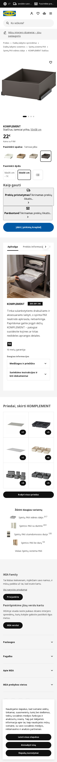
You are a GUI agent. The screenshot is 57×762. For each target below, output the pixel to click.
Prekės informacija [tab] (33, 246)
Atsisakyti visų (28, 745)
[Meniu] (51, 13)
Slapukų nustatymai (28, 753)
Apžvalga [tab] (13, 246)
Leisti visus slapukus (28, 737)
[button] (17, 346)
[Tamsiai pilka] (45, 156)
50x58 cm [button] (36, 129)
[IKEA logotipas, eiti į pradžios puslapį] (9, 13)
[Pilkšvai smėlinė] (33, 156)
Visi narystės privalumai (15, 589)
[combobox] (27, 23)
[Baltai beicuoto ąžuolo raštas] (21, 156)
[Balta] (8, 156)
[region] (28, 84)
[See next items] (45, 246)
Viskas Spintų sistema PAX (28, 550)
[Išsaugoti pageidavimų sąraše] (51, 62)
